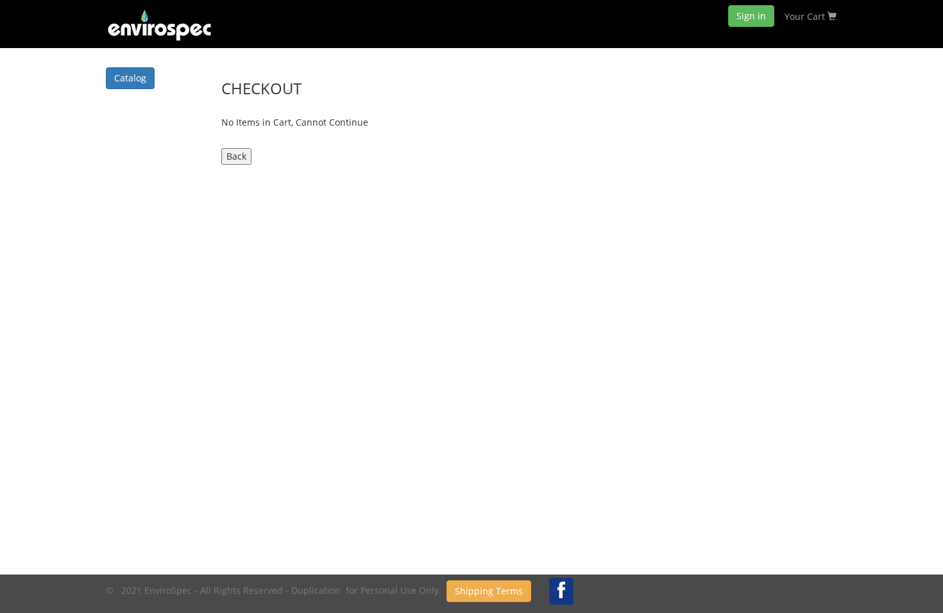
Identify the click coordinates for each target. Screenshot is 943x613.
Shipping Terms (489, 591)
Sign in (751, 16)
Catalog (130, 78)
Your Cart (806, 16)
